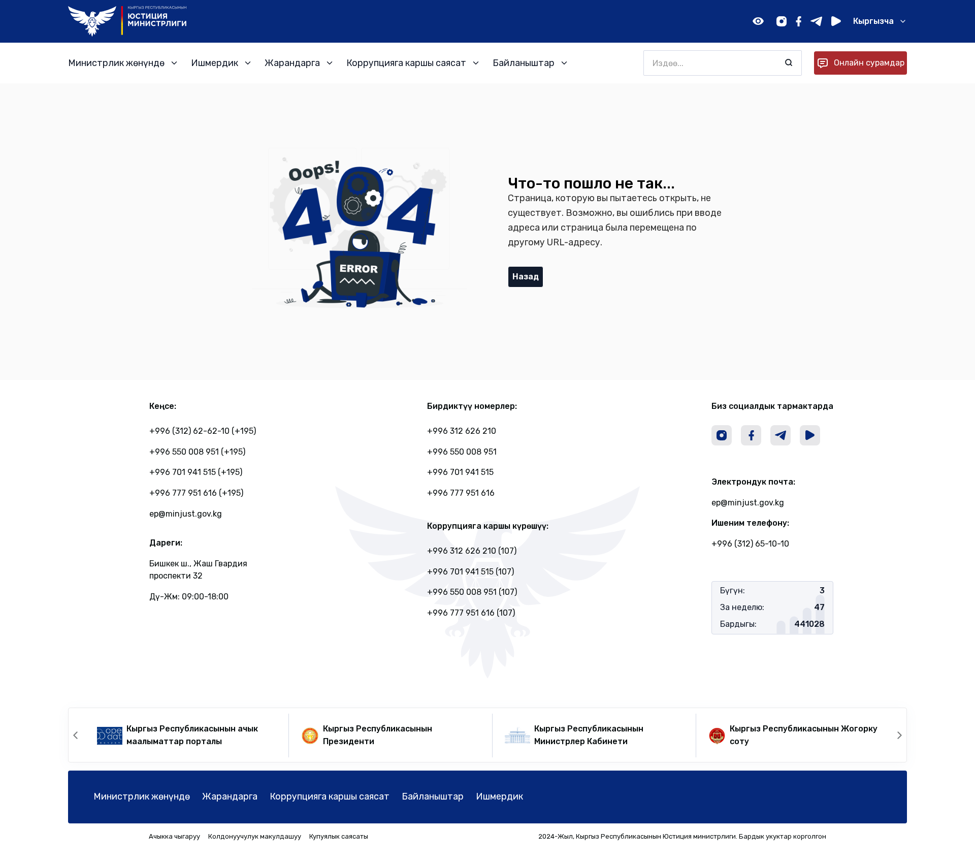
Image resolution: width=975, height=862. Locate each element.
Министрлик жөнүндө (141, 796)
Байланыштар (433, 796)
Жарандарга (229, 796)
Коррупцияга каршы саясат (329, 796)
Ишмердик (499, 796)
